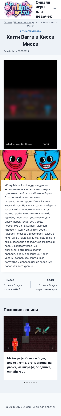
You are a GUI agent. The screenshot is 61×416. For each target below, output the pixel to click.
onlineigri (11, 51)
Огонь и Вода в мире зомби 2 (13, 285)
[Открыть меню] (54, 9)
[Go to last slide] (9, 348)
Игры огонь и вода (30, 31)
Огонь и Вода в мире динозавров (46, 285)
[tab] (24, 382)
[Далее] (52, 348)
